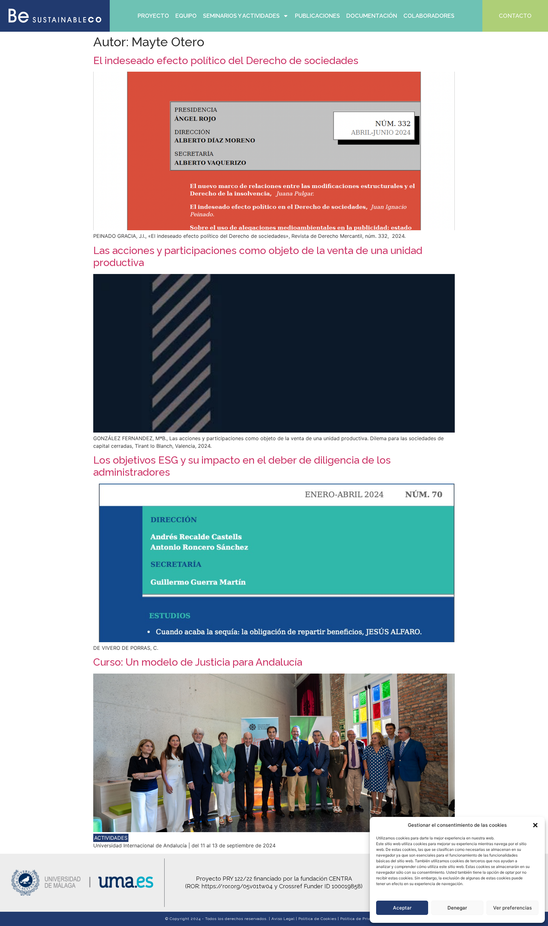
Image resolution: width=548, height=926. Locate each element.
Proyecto (153, 15)
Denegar (457, 908)
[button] (535, 825)
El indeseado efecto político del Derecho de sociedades (225, 60)
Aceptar (402, 908)
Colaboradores (428, 15)
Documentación (371, 15)
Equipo (186, 15)
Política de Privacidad (361, 918)
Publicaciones (317, 15)
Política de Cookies (317, 918)
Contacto (515, 15)
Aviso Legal (283, 918)
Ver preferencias (512, 908)
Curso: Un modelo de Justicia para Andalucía (197, 662)
